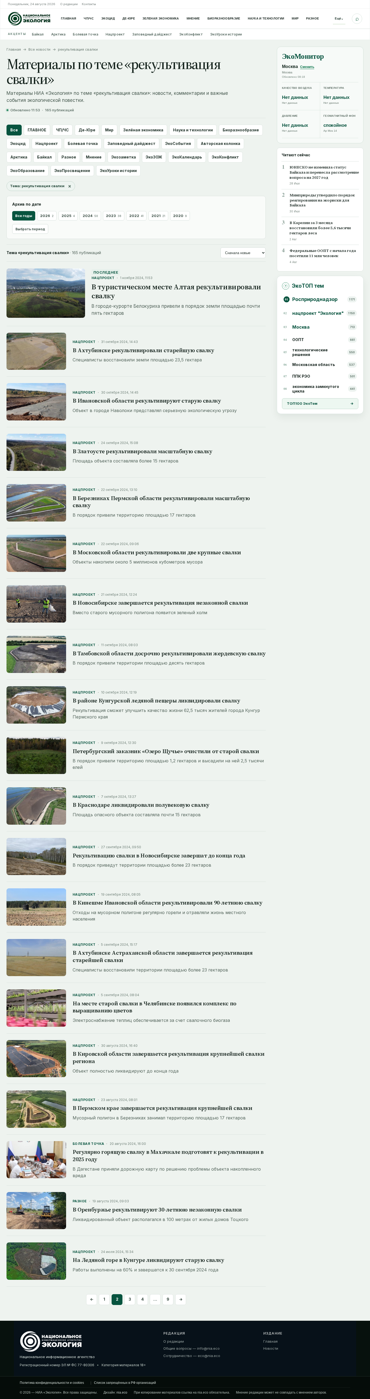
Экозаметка (123, 157)
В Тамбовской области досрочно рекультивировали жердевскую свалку (169, 653)
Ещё (339, 18)
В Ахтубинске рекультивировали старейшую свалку (143, 350)
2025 (68, 215)
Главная (68, 18)
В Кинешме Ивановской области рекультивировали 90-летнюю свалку (167, 902)
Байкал (38, 34)
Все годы (23, 215)
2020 (180, 215)
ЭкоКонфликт (191, 34)
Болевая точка (85, 34)
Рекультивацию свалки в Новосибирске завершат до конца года (159, 855)
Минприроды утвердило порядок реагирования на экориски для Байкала (322, 200)
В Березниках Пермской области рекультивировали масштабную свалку (161, 501)
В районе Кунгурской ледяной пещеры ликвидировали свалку (156, 700)
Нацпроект (115, 34)
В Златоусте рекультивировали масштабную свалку (142, 451)
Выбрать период (30, 229)
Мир (295, 18)
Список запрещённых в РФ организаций (125, 1383)
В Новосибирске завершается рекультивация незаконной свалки (160, 603)
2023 (113, 215)
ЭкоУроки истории (226, 34)
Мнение (193, 18)
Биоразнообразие (223, 18)
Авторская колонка (220, 143)
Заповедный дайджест (152, 34)
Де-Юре (128, 18)
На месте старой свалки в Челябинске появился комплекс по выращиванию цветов (154, 1007)
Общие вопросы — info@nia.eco (191, 1348)
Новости (270, 1348)
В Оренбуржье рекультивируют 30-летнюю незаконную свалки (157, 1209)
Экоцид (108, 18)
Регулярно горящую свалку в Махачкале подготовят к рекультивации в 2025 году (168, 1155)
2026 (47, 215)
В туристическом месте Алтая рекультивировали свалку (176, 291)
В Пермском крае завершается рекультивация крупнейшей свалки (162, 1108)
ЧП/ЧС (89, 18)
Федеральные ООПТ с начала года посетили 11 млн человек (323, 253)
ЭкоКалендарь (187, 157)
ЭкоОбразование (27, 170)
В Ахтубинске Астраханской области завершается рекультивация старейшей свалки (163, 956)
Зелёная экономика (143, 130)
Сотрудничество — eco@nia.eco (191, 1355)
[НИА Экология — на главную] (29, 19)
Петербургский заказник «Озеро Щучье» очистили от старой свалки (166, 751)
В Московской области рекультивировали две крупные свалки (157, 552)
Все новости (39, 49)
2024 (90, 215)
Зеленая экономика (160, 18)
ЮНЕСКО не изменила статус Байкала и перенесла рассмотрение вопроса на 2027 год (324, 172)
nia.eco (121, 1392)
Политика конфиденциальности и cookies (52, 1383)
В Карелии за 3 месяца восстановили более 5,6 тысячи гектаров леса (320, 228)
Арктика (58, 34)
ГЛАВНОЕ (37, 130)
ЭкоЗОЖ (154, 157)
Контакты (89, 4)
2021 (158, 215)
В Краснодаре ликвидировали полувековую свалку (141, 805)
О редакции (69, 4)
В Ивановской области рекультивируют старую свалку (147, 400)
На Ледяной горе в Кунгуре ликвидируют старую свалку (148, 1260)
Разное (312, 18)
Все (14, 130)
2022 (136, 215)
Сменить (307, 67)
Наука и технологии (266, 18)
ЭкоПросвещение (72, 170)
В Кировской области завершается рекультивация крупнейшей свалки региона (168, 1057)
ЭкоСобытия (178, 143)
